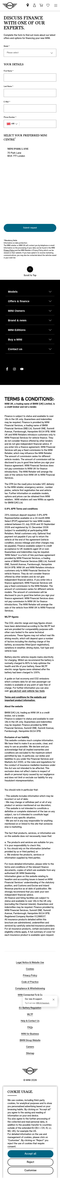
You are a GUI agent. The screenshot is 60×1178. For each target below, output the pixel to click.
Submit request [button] (30, 228)
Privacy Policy (9, 250)
